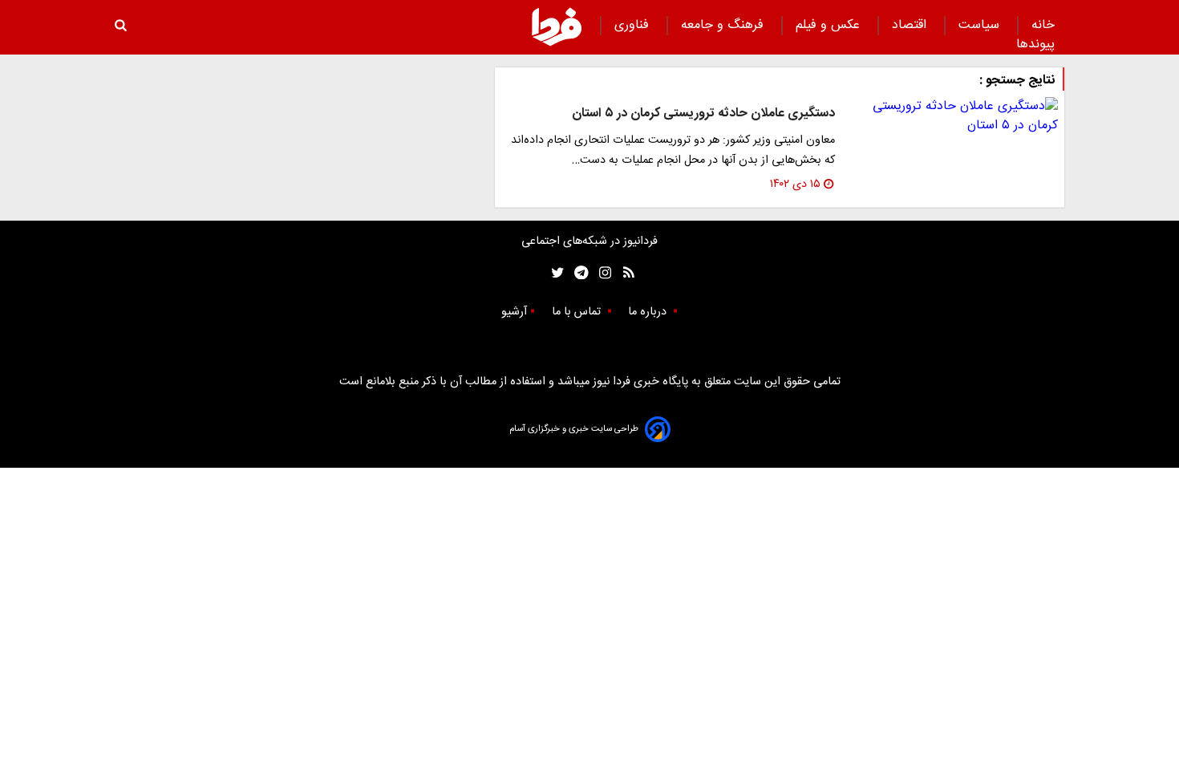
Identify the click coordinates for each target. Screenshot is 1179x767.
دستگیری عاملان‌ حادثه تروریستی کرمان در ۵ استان (703, 113)
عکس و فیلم (830, 25)
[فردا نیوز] (557, 26)
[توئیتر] (554, 273)
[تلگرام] (576, 273)
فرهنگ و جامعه (724, 25)
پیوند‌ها (1035, 44)
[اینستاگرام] (601, 273)
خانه (1043, 25)
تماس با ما (578, 312)
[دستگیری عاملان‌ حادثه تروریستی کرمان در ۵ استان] (953, 116)
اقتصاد (911, 25)
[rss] (623, 273)
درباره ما (649, 312)
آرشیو (514, 312)
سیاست (980, 25)
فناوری (633, 25)
